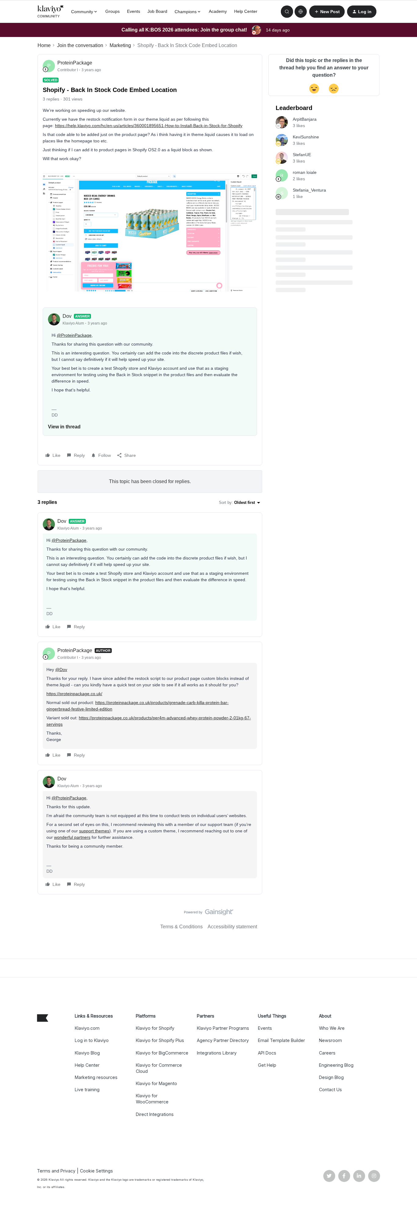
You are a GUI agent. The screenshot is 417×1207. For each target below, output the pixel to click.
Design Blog (331, 1077)
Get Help (267, 1065)
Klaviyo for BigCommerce (162, 1052)
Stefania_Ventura (309, 190)
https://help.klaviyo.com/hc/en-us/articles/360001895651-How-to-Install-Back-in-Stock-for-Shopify (148, 125)
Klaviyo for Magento (156, 1083)
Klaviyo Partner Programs (223, 1028)
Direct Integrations (155, 1114)
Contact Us (330, 1089)
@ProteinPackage (74, 335)
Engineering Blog (336, 1065)
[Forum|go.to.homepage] (51, 12)
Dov (67, 316)
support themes (94, 830)
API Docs (267, 1052)
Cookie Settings (96, 1170)
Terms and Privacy (56, 1170)
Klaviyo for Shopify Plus (160, 1040)
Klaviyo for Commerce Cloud (159, 1068)
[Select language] (301, 12)
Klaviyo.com (87, 1028)
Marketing (120, 45)
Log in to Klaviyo (92, 1040)
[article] (150, 575)
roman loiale (305, 172)
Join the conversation (80, 45)
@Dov (61, 669)
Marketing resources (96, 1077)
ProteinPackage (74, 62)
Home (44, 45)
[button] (327, 12)
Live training (87, 1089)
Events (133, 11)
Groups (112, 11)
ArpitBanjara (305, 119)
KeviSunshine (306, 136)
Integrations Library (217, 1052)
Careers (327, 1052)
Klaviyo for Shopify (155, 1028)
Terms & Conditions (181, 926)
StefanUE (302, 154)
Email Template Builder (281, 1040)
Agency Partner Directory (223, 1040)
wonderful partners (72, 837)
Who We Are (332, 1028)
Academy (218, 11)
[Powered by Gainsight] (208, 913)
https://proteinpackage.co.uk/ (74, 693)
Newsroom (330, 1040)
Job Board (157, 11)
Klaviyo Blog (87, 1052)
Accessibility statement (232, 926)
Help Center (245, 11)
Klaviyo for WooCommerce (152, 1098)
